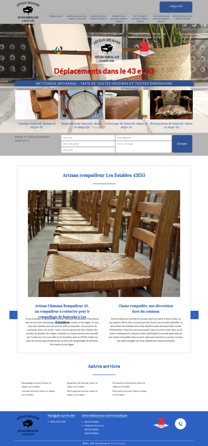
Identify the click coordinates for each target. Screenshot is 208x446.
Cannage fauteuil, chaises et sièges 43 (98, 17)
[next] (194, 315)
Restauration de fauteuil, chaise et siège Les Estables (129, 385)
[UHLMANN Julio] (28, 11)
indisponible (91, 429)
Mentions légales (118, 443)
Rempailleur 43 (56, 16)
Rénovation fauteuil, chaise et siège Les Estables (129, 393)
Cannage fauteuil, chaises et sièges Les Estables (38, 393)
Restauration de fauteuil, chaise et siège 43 (161, 18)
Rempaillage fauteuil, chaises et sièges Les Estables (36, 385)
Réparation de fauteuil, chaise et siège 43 (119, 18)
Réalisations (58, 421)
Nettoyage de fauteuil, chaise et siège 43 (140, 18)
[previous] (13, 315)
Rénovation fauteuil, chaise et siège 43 (182, 17)
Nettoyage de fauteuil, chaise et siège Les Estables (82, 393)
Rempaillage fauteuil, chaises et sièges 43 (77, 17)
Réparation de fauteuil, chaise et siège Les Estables (82, 385)
